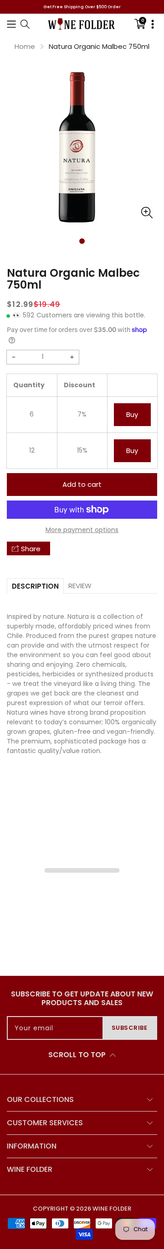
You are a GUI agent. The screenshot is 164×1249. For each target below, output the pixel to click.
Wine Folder (111, 1208)
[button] (11, 24)
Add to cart (82, 484)
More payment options (82, 529)
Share (31, 548)
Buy (132, 414)
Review (80, 585)
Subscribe (130, 1027)
